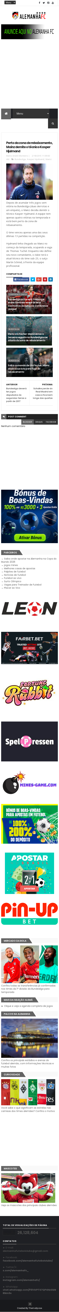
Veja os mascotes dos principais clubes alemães (29, 1205)
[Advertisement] (29, 77)
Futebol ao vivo (12, 578)
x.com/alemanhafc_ (16, 1270)
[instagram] (48, 3)
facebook (51, 422)
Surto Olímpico (12, 581)
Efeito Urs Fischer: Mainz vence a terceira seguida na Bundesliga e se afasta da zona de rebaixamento (28, 337)
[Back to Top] (30, 1304)
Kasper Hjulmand (35, 159)
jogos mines (11, 565)
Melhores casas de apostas (19, 568)
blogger (27, 422)
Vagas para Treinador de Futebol (22, 584)
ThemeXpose (35, 1308)
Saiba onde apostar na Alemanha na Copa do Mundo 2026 (29, 560)
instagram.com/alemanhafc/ (21, 1280)
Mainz (49, 159)
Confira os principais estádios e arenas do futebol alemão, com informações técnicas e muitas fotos (27, 1063)
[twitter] (44, 3)
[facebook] (39, 3)
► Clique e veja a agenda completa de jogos (27, 1006)
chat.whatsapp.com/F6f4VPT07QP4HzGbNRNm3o (29, 1291)
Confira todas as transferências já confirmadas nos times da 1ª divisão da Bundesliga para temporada (28, 989)
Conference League (18, 294)
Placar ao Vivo (12, 587)
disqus (39, 422)
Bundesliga (20, 159)
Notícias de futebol (15, 575)
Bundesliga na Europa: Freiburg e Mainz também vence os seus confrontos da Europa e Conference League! (28, 304)
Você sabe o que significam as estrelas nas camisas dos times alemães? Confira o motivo (28, 1109)
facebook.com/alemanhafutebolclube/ (28, 1260)
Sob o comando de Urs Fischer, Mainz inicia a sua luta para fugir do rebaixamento (28, 369)
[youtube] (53, 3)
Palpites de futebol (15, 571)
